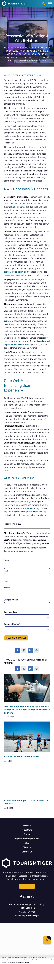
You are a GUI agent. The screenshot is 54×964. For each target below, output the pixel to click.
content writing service (15, 271)
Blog (27, 843)
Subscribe (27, 886)
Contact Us (27, 851)
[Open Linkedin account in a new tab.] (28, 896)
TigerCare (27, 829)
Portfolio (27, 825)
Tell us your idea (27, 907)
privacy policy (24, 962)
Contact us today (31, 508)
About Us (27, 847)
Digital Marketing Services (27, 838)
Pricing (27, 834)
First (6, 571)
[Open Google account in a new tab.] (32, 896)
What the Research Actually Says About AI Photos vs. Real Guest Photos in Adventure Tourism (27, 709)
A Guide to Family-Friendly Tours (21, 756)
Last (6, 581)
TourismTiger (32, 915)
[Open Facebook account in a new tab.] (21, 896)
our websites (19, 206)
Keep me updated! (16, 638)
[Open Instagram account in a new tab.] (24, 896)
